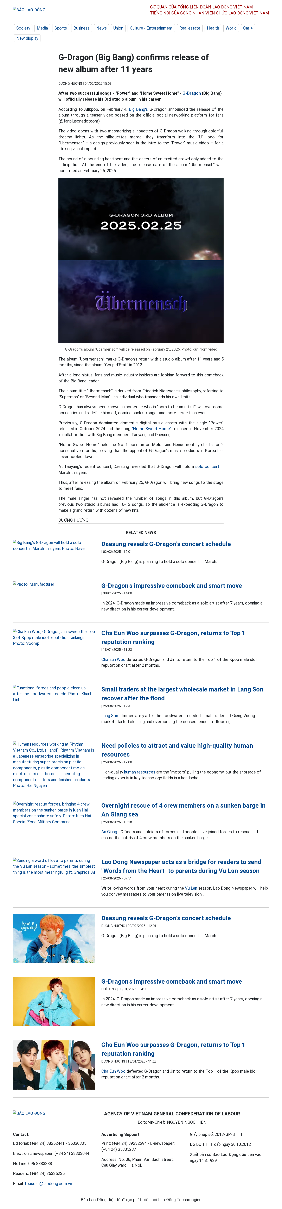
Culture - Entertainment (151, 28)
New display (27, 38)
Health (213, 28)
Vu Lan (191, 888)
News (101, 28)
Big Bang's (138, 109)
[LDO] (54, 545)
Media (42, 28)
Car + (248, 28)
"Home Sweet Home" (151, 428)
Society (23, 28)
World (231, 28)
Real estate (189, 28)
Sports (61, 28)
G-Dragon (191, 93)
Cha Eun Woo (113, 659)
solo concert (207, 466)
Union (118, 28)
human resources (139, 772)
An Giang (109, 831)
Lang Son (109, 715)
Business (81, 28)
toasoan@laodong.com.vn (48, 1183)
